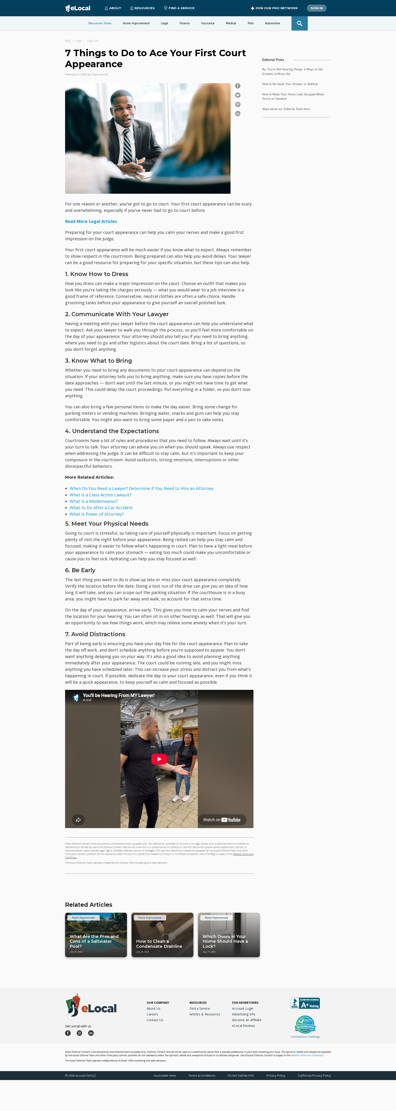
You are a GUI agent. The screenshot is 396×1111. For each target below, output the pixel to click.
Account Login (242, 1008)
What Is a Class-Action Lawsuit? (101, 494)
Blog (67, 41)
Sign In (317, 8)
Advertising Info (243, 1014)
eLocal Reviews (243, 1025)
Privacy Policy (276, 1075)
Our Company (158, 1002)
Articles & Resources (205, 1014)
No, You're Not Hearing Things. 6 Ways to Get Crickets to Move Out (292, 71)
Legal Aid (92, 41)
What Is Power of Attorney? (97, 514)
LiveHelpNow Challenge (305, 1036)
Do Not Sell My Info (241, 1075)
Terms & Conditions (201, 1075)
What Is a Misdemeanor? (94, 501)
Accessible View (165, 1075)
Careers (152, 1014)
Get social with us (78, 1026)
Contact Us (155, 1020)
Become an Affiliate (246, 1020)
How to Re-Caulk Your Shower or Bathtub (290, 84)
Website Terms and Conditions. (307, 1055)
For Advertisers (245, 1002)
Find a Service (182, 8)
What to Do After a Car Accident (101, 507)
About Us (153, 1008)
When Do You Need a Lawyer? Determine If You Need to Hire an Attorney (141, 488)
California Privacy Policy (314, 1075)
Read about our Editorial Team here (286, 109)
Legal (78, 41)
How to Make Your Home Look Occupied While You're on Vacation (293, 96)
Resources (198, 1002)
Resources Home (99, 23)
